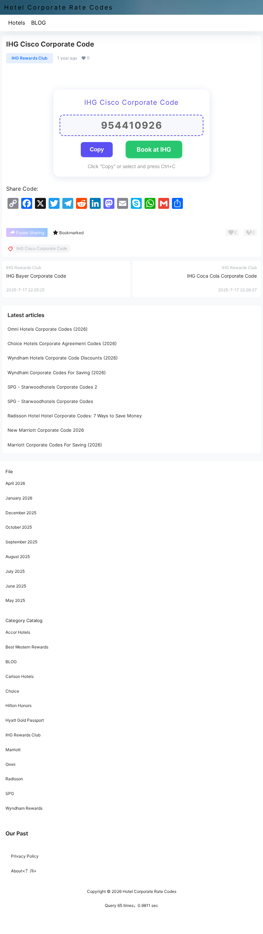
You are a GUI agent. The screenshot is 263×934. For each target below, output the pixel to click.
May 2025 (15, 600)
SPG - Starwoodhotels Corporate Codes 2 (52, 387)
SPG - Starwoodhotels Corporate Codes (50, 401)
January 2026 (18, 498)
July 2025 (15, 571)
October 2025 (18, 527)
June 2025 (15, 586)
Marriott (13, 749)
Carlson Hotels (19, 676)
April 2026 (15, 483)
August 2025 (17, 556)
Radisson (14, 778)
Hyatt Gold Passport (24, 720)
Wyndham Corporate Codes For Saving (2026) (57, 372)
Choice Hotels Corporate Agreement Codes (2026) (62, 343)
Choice (12, 691)
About (16, 870)
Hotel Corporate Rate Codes (149, 891)
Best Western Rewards (26, 646)
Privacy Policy (25, 856)
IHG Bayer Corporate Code (36, 276)
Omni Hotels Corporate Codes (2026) (48, 329)
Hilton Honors (18, 705)
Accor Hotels (17, 632)
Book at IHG (154, 149)
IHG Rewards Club (30, 58)
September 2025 (21, 541)
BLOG (38, 22)
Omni (10, 764)
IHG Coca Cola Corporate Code (222, 276)
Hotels (16, 22)
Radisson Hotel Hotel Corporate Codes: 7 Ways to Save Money (75, 415)
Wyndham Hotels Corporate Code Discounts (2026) (63, 358)
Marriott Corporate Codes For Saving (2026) (55, 444)
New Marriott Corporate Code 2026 (46, 430)
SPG (9, 793)
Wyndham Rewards (23, 808)
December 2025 (20, 512)
